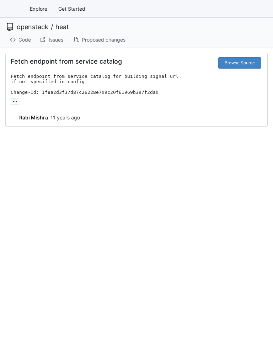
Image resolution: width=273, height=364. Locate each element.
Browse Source (240, 62)
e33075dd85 (246, 118)
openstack (32, 27)
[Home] (13, 8)
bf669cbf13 (189, 118)
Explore (38, 9)
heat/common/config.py (108, 156)
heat (62, 27)
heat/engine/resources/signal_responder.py (137, 253)
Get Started (71, 9)
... (15, 100)
